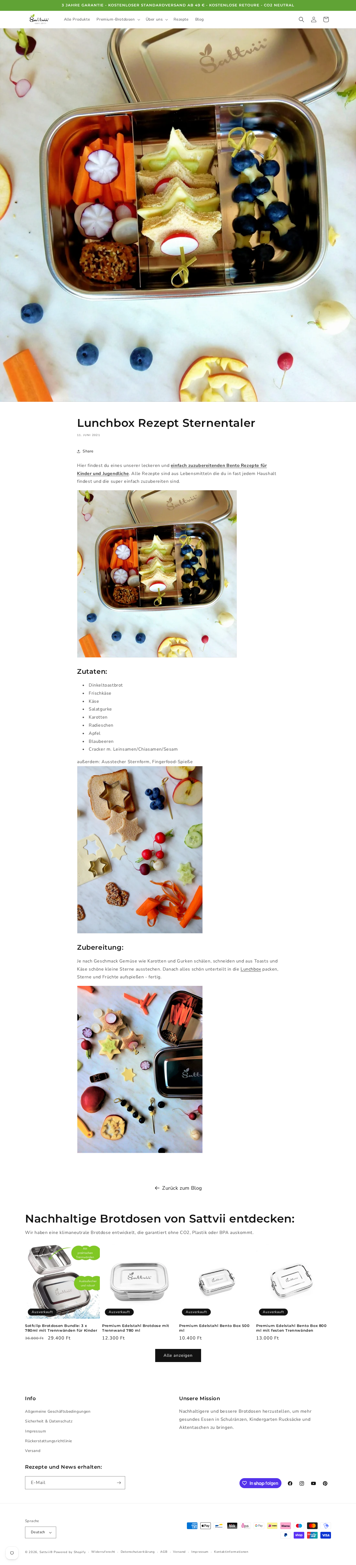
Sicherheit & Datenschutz (48, 1421)
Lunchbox (251, 969)
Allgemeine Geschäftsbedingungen (58, 1411)
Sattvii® (46, 1552)
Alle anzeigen (178, 1355)
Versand (32, 1450)
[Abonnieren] (119, 1482)
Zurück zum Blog (182, 1188)
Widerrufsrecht (103, 1552)
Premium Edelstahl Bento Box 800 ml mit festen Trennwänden (291, 1328)
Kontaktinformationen (231, 1552)
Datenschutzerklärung (138, 1552)
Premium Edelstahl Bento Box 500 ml (214, 1328)
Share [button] (88, 451)
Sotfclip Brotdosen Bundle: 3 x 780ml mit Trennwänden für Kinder (61, 1328)
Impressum (35, 1431)
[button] (117, 19)
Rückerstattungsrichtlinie (48, 1441)
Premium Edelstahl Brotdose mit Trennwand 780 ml (135, 1328)
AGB (163, 1552)
